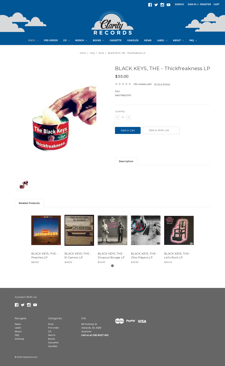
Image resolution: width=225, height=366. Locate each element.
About (177, 40)
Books (97, 40)
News (148, 40)
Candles (133, 40)
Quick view (46, 227)
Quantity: (120, 111)
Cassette (116, 40)
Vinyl (32, 40)
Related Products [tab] (29, 203)
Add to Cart (46, 233)
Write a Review (162, 84)
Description (126, 161)
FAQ (192, 40)
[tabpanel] (46, 237)
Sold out (79, 233)
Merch (80, 40)
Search (179, 4)
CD (65, 40)
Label (161, 40)
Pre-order (51, 40)
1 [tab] (112, 265)
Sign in (192, 4)
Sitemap (19, 338)
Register (205, 4)
